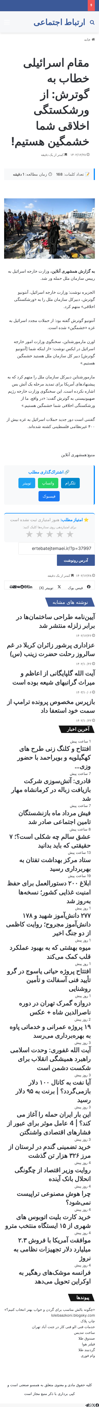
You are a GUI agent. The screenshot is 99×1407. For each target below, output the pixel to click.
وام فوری (88, 1355)
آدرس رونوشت (76, 560)
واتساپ (48, 483)
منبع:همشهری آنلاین (78, 454)
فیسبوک (49, 496)
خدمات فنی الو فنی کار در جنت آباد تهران (63, 1327)
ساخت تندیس (84, 1332)
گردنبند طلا (86, 1350)
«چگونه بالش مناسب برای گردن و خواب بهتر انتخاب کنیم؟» (49, 1309)
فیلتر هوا (88, 1344)
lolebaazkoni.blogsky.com (73, 1315)
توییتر (27, 483)
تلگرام (70, 483)
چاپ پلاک (88, 1321)
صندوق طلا (86, 1338)
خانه (88, 39)
